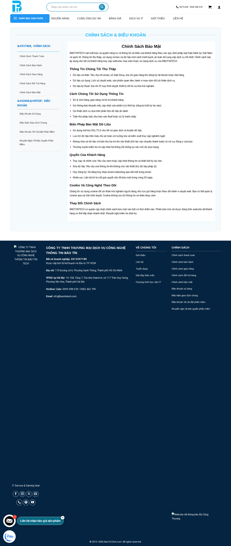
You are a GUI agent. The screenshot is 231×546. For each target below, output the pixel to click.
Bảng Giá (115, 18)
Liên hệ (178, 18)
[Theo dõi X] (29, 494)
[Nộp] (102, 7)
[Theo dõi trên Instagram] (22, 494)
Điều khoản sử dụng (182, 288)
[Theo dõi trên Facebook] (16, 494)
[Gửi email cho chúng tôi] (35, 494)
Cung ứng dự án (89, 18)
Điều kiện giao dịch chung (185, 295)
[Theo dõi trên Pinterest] (26, 502)
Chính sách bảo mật (182, 282)
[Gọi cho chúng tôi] (19, 502)
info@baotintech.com (65, 296)
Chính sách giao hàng (183, 268)
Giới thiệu (158, 18)
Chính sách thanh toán (183, 255)
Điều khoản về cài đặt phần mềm (188, 302)
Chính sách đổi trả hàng (184, 275)
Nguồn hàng (60, 18)
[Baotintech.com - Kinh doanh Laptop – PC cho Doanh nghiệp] (26, 7)
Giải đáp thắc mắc (145, 275)
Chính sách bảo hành (182, 262)
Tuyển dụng (142, 268)
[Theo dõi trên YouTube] (33, 502)
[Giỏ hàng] (210, 7)
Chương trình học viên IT (148, 282)
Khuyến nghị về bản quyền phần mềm (191, 308)
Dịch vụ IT (136, 18)
